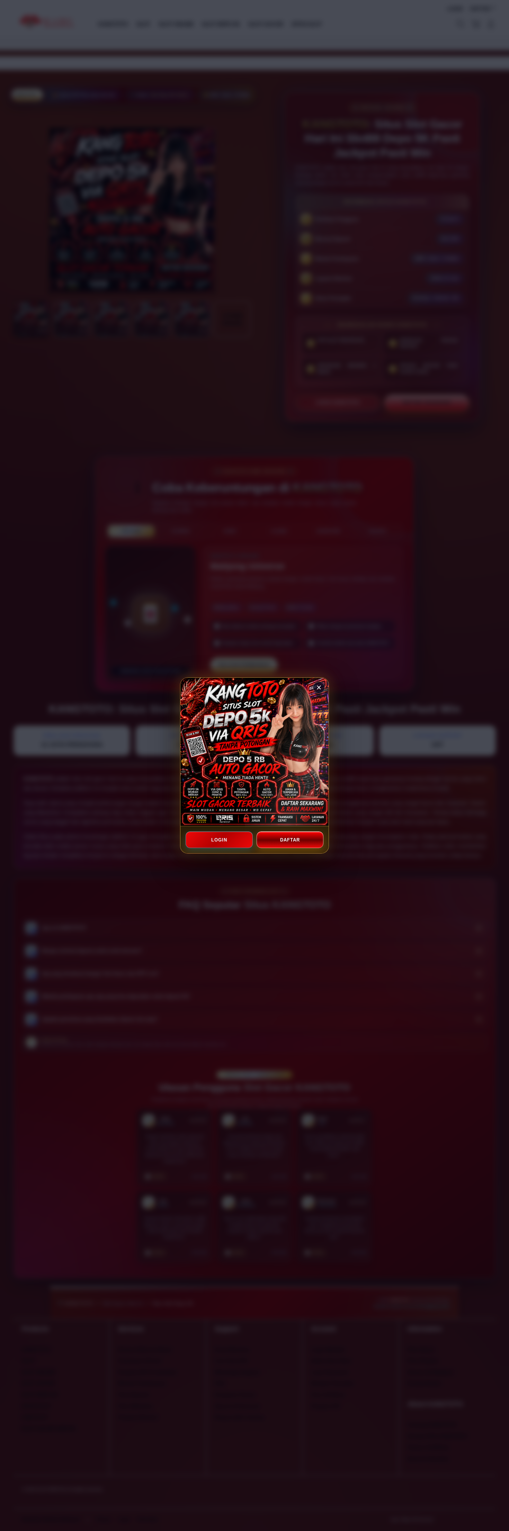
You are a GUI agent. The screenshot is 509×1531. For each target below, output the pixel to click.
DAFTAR (290, 840)
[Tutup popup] (319, 687)
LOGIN (219, 840)
